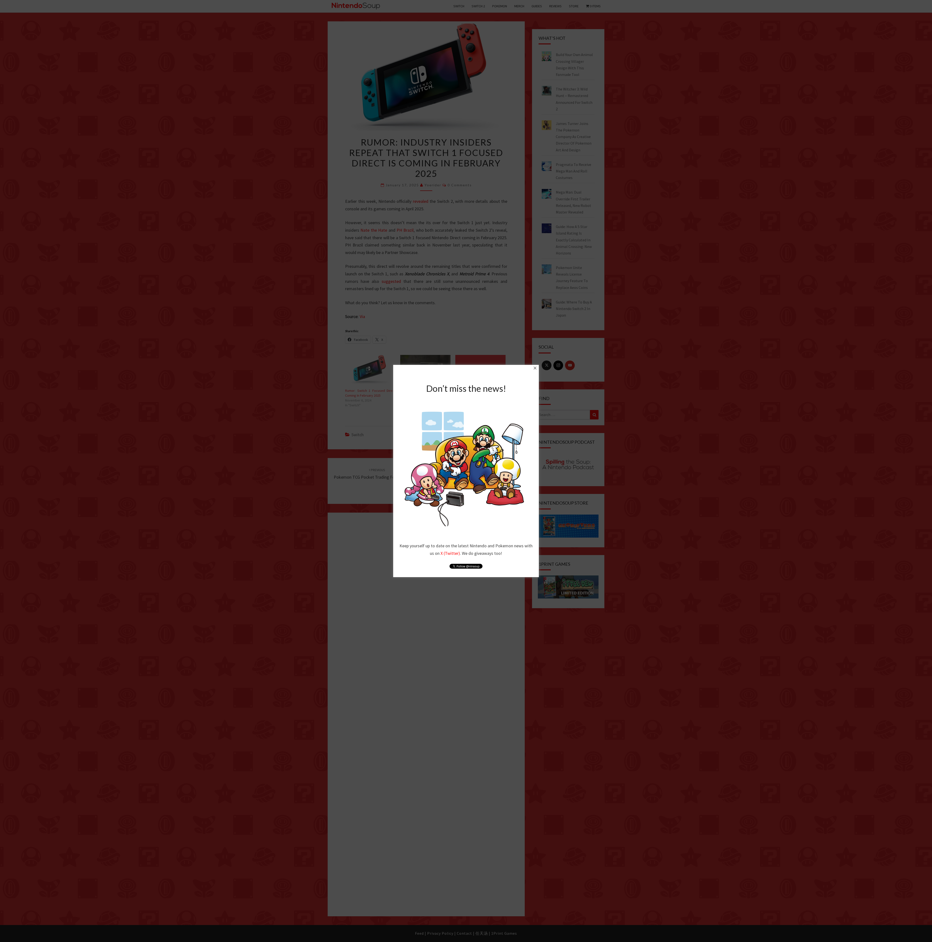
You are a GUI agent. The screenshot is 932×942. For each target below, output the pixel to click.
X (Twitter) (450, 553)
